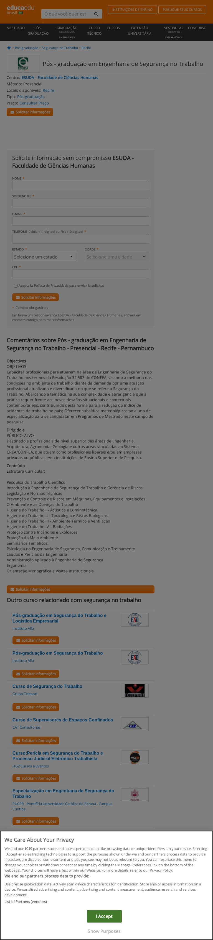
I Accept (104, 916)
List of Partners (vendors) (25, 901)
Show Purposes (104, 931)
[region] (106, 885)
